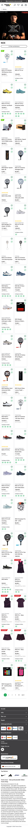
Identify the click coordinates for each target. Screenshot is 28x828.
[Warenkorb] (26, 4)
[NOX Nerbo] (7, 567)
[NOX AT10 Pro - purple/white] (7, 473)
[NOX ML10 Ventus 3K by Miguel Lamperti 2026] (20, 342)
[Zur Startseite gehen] (7, 5)
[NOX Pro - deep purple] (20, 602)
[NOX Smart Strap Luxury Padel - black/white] (20, 376)
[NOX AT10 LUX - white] (20, 212)
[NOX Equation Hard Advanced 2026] (7, 376)
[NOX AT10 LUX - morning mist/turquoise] (7, 506)
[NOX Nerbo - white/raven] (7, 404)
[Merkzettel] (18, 4)
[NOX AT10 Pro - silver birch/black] (7, 342)
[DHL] (9, 737)
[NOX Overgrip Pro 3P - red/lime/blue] (7, 671)
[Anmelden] (22, 5)
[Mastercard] (9, 728)
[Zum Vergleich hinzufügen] (11, 54)
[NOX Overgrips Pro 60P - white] (20, 506)
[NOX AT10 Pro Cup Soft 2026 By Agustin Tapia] (20, 540)
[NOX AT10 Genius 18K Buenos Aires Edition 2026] (7, 58)
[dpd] (3, 737)
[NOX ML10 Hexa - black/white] (20, 437)
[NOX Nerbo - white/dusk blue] (7, 273)
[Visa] (3, 728)
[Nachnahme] (20, 728)
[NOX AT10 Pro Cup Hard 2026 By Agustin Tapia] (7, 540)
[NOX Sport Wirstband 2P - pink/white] (20, 671)
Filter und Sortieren (15, 46)
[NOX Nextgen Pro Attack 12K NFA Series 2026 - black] (7, 212)
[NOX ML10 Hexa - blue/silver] (20, 273)
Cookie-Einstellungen (2, 742)
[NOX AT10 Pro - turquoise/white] (20, 91)
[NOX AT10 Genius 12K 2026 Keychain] (7, 245)
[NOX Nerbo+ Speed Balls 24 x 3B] (20, 127)
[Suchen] (14, 5)
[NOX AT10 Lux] (20, 58)
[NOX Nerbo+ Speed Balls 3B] (7, 155)
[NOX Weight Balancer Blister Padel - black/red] (20, 307)
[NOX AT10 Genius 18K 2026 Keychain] (20, 245)
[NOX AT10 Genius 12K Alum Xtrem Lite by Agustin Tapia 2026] (20, 404)
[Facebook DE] (2, 749)
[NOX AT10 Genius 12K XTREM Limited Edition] (7, 127)
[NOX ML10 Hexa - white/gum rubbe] (7, 307)
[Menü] (2, 5)
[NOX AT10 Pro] (7, 437)
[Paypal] (15, 728)
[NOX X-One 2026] (7, 183)
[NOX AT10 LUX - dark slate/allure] (20, 473)
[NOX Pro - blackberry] (20, 567)
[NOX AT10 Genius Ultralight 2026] (20, 155)
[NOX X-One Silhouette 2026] (20, 183)
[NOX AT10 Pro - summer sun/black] (7, 91)
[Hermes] (15, 737)
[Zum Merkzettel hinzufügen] (11, 51)
